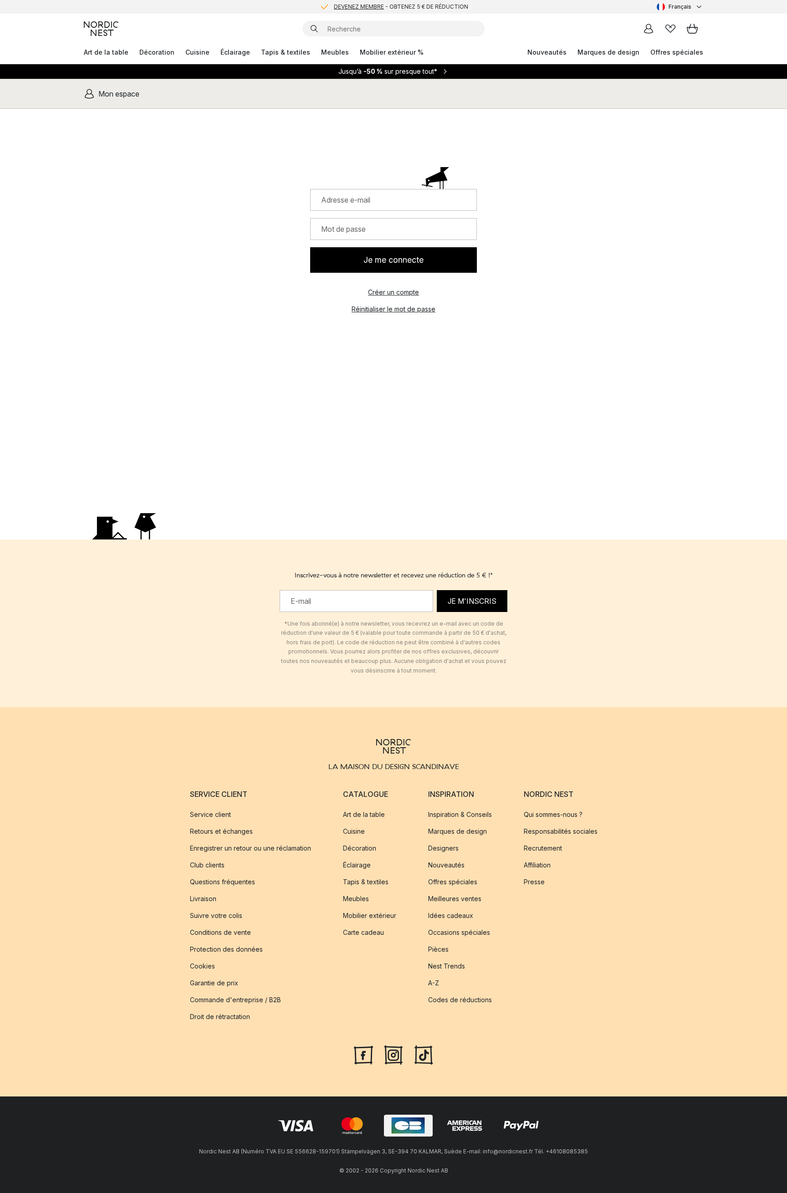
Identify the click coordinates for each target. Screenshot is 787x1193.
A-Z (433, 983)
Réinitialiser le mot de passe (393, 309)
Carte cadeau (363, 932)
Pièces (438, 949)
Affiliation (537, 865)
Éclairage (235, 52)
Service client (210, 814)
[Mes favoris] (670, 29)
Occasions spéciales (459, 932)
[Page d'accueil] (101, 28)
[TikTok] (424, 1053)
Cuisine (197, 52)
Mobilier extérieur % (392, 52)
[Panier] (692, 29)
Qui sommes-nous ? (553, 814)
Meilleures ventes (454, 898)
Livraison (203, 898)
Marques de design (608, 52)
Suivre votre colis (216, 915)
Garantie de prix (214, 983)
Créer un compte (393, 292)
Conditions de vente (220, 932)
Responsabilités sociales (561, 831)
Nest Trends (446, 966)
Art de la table (106, 52)
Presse (534, 882)
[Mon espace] (648, 29)
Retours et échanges (221, 831)
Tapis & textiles (285, 52)
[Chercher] (314, 28)
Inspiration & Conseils (460, 814)
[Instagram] (393, 1053)
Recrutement (543, 848)
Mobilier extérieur (369, 915)
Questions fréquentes (222, 882)
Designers (443, 848)
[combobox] (680, 7)
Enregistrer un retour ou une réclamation (250, 848)
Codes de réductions (460, 1000)
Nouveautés (547, 52)
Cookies (202, 966)
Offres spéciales (676, 52)
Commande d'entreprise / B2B (235, 1000)
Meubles (335, 52)
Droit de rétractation (220, 1016)
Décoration (156, 52)
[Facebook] (363, 1053)
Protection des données (226, 949)
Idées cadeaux (450, 915)
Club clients (207, 865)
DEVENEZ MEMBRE (359, 6)
